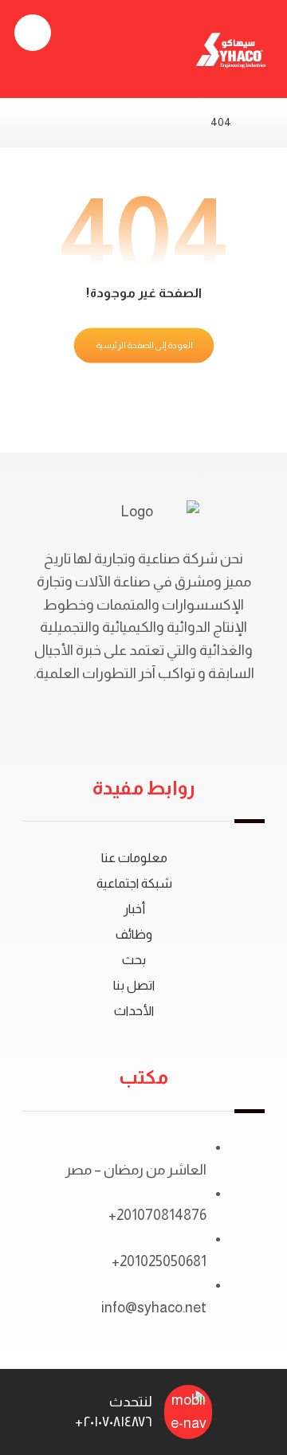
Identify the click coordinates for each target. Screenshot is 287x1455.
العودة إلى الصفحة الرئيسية (143, 345)
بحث (134, 960)
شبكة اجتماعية (134, 883)
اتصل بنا (134, 985)
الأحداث (134, 1011)
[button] (32, 32)
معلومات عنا (134, 858)
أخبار (134, 909)
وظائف (134, 934)
